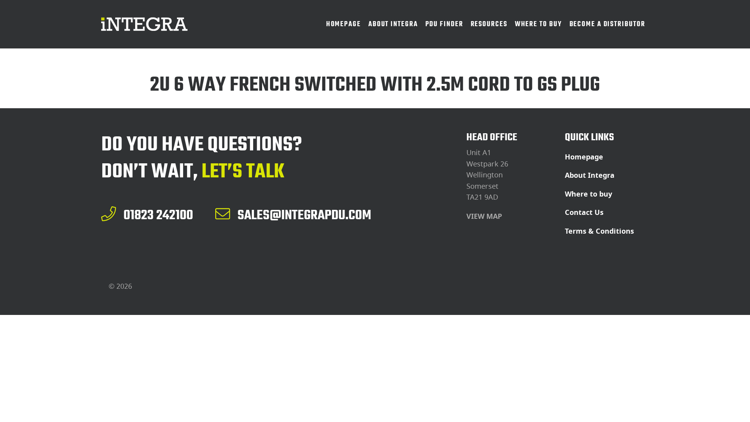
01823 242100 (158, 214)
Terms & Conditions (599, 231)
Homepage (584, 157)
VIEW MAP (484, 216)
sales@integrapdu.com (304, 214)
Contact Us (584, 212)
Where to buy (588, 194)
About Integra (589, 175)
